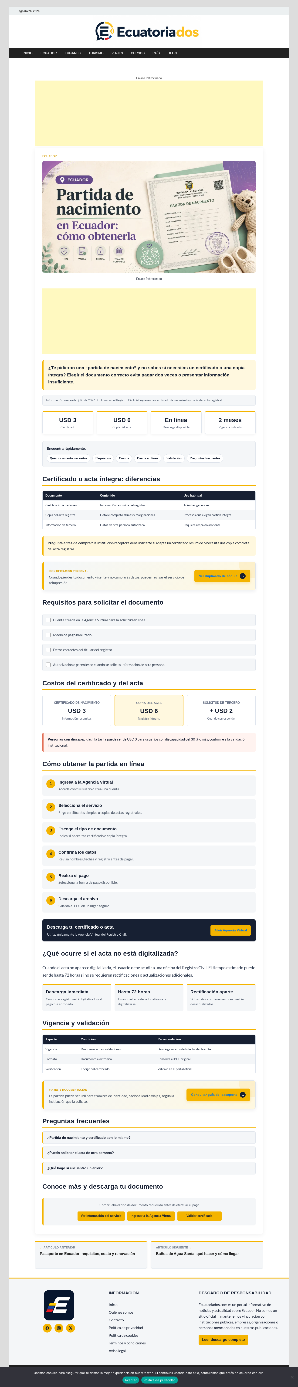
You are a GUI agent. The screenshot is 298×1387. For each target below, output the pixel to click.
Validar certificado (199, 1216)
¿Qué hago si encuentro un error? (75, 1168)
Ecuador (49, 53)
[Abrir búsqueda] (277, 53)
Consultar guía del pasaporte (214, 1094)
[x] (271, 11)
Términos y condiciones (127, 1343)
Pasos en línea (147, 458)
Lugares (73, 53)
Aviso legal (117, 1350)
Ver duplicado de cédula (218, 576)
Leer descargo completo (223, 1340)
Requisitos (103, 458)
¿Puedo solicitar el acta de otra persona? (80, 1153)
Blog (172, 53)
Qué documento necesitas (68, 458)
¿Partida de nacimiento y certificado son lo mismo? (89, 1138)
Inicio (28, 53)
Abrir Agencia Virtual (230, 930)
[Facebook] (47, 1328)
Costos (124, 458)
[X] (70, 1328)
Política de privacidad (126, 1327)
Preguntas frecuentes (205, 458)
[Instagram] (58, 1328)
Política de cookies (123, 1335)
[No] (292, 1377)
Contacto (116, 1320)
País (156, 53)
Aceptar (131, 1380)
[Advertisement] (149, 113)
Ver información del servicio (101, 1216)
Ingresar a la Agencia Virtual (151, 1216)
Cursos (138, 53)
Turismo (96, 53)
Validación (174, 458)
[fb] (276, 11)
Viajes (117, 53)
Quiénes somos (121, 1312)
